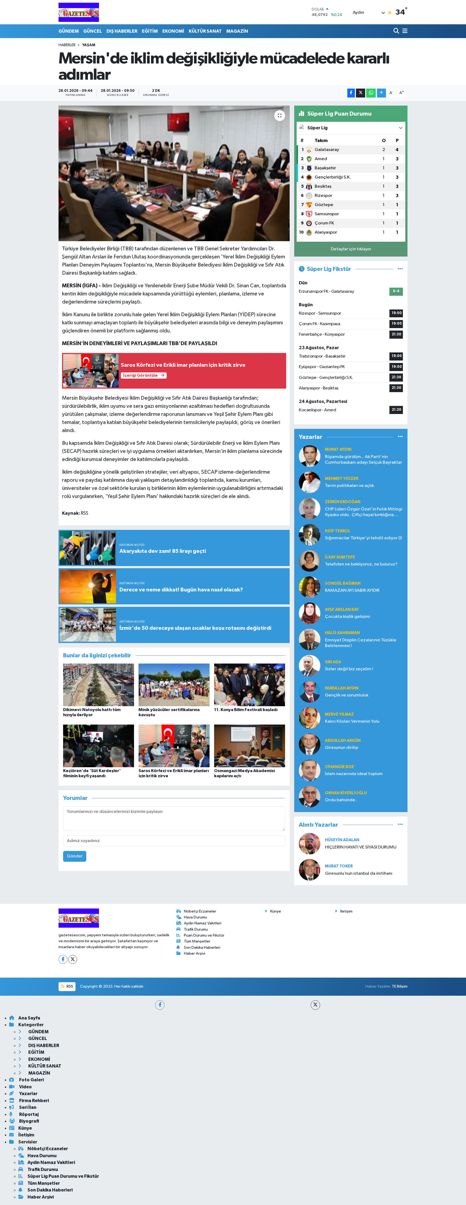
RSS (69, 986)
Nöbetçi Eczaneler (200, 911)
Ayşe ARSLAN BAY (342, 610)
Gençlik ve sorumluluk (346, 695)
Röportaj (28, 1114)
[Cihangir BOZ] (309, 770)
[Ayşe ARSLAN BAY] (309, 613)
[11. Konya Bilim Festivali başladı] (249, 684)
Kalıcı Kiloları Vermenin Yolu (352, 721)
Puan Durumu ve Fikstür (204, 935)
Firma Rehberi (33, 1100)
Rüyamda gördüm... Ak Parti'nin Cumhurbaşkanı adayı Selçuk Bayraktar (363, 460)
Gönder (75, 856)
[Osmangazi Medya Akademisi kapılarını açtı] (249, 745)
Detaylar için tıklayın (351, 249)
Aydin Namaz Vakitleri (202, 923)
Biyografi (28, 1121)
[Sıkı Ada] (309, 665)
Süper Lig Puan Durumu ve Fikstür (63, 1176)
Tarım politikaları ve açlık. (350, 485)
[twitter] (315, 1005)
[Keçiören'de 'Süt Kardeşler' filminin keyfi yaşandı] (98, 745)
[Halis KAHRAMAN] (309, 639)
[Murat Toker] (309, 869)
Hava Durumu (195, 917)
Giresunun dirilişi (341, 747)
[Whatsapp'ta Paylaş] (371, 93)
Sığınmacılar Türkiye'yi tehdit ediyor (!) (363, 538)
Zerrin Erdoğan (342, 502)
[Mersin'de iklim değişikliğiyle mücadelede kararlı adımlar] (174, 173)
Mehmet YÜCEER (341, 479)
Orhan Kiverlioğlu (346, 793)
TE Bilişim (399, 986)
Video (25, 1087)
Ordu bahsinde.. (341, 800)
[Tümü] (400, 437)
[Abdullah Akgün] (309, 744)
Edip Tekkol (337, 531)
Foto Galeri (31, 1080)
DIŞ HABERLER (122, 31)
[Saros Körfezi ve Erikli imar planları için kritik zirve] (174, 745)
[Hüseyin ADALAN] (309, 843)
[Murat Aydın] (309, 456)
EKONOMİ (173, 31)
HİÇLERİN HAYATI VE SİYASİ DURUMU (360, 847)
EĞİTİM (150, 31)
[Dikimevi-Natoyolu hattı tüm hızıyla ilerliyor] (98, 684)
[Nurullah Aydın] (309, 691)
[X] (72, 959)
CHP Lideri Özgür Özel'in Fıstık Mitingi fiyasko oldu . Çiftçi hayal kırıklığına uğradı (363, 512)
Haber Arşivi (194, 953)
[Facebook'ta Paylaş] (351, 93)
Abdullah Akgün (343, 741)
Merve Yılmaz (339, 714)
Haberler (67, 45)
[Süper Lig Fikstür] (400, 269)
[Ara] (396, 31)
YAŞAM (88, 45)
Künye (275, 911)
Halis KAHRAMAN (342, 633)
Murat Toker (339, 866)
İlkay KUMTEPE (340, 557)
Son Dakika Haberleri (202, 947)
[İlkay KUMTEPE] (309, 560)
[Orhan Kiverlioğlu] (309, 796)
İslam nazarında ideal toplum (354, 774)
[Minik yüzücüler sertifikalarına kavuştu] (174, 684)
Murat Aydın (338, 449)
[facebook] (160, 1005)
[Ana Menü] (404, 31)
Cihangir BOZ (339, 767)
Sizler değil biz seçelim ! (349, 669)
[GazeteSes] (79, 12)
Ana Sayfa (29, 1018)
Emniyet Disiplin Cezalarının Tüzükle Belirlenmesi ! (360, 643)
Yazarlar (27, 1093)
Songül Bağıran (343, 583)
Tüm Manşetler (197, 941)
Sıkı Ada (333, 662)
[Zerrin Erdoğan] (309, 508)
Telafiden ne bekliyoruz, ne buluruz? (361, 564)
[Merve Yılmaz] (309, 718)
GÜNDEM (69, 31)
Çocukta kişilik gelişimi (347, 616)
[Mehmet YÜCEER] (309, 482)
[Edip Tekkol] (309, 534)
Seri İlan (27, 1107)
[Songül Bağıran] (309, 587)
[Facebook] (63, 959)
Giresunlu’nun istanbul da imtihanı (358, 873)
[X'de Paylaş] (360, 93)
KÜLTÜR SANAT (205, 31)
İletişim (346, 911)
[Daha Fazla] (381, 93)
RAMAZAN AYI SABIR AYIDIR (352, 590)
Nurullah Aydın (341, 688)
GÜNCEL (92, 31)
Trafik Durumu (196, 929)
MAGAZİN (237, 31)
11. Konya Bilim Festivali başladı (245, 710)
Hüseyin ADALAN (342, 840)
